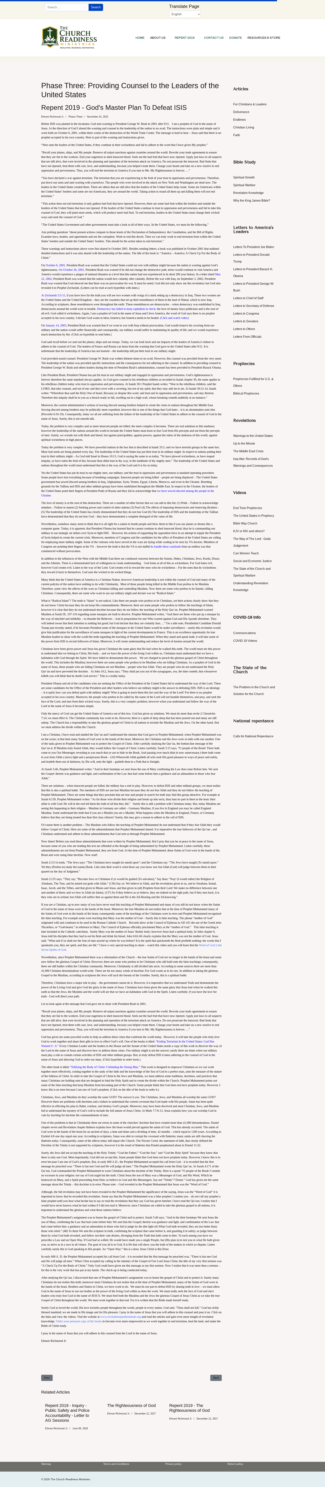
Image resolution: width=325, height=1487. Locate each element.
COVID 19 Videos (245, 640)
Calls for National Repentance (253, 736)
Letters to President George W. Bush (253, 287)
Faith (236, 135)
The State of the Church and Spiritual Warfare (252, 572)
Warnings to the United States (253, 435)
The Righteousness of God (131, 1405)
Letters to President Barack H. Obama (253, 273)
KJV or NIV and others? (249, 531)
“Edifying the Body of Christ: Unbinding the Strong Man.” (105, 1067)
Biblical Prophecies (246, 393)
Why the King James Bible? (251, 200)
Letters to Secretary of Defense (253, 305)
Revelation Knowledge (248, 192)
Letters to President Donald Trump (251, 258)
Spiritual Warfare (244, 185)
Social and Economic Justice (252, 561)
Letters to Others (244, 329)
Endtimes (239, 119)
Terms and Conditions (116, 1463)
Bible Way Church (245, 523)
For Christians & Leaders (250, 104)
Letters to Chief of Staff (248, 298)
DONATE (235, 37)
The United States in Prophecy (253, 515)
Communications (244, 633)
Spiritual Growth (244, 177)
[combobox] (67, 7)
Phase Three (75, 116)
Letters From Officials (247, 336)
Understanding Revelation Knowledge (250, 587)
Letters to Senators (245, 321)
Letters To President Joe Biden (253, 247)
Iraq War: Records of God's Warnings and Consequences (253, 462)
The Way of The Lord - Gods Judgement (252, 542)
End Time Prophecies (247, 508)
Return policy (235, 1463)
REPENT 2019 (185, 37)
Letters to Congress (246, 313)
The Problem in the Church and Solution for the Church (254, 691)
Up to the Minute (244, 443)
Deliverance (241, 112)
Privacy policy (173, 1463)
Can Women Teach (246, 553)
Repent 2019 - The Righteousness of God (189, 1408)
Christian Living (243, 127)
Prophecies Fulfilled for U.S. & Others (253, 382)
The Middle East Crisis (248, 451)
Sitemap (46, 1463)
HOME (140, 37)
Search (96, 7)
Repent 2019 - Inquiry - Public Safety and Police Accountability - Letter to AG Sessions (67, 1413)
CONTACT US (214, 37)
